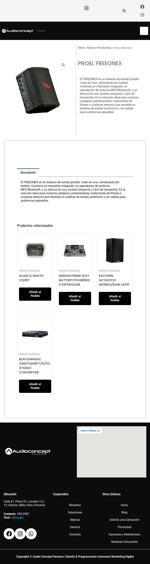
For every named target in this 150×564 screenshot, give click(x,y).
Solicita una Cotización (124, 519)
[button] (86, 8)
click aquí (17, 517)
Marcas (75, 519)
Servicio (75, 527)
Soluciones (75, 512)
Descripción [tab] (28, 172)
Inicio (81, 47)
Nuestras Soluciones (124, 541)
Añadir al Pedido (35, 294)
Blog (124, 512)
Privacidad (124, 527)
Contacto (75, 534)
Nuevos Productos (99, 47)
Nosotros (75, 505)
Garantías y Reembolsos (124, 534)
